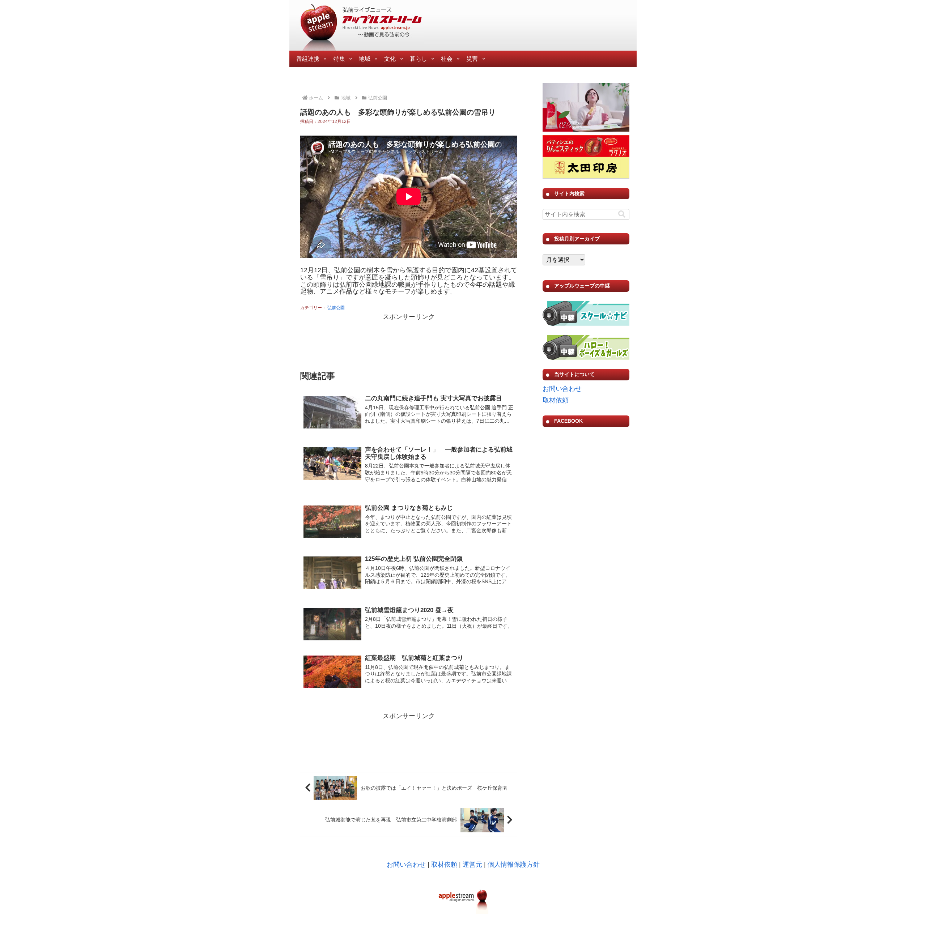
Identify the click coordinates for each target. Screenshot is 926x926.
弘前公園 (336, 307)
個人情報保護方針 (514, 864)
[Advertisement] (408, 341)
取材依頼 (556, 400)
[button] (621, 214)
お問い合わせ (562, 388)
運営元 (472, 864)
